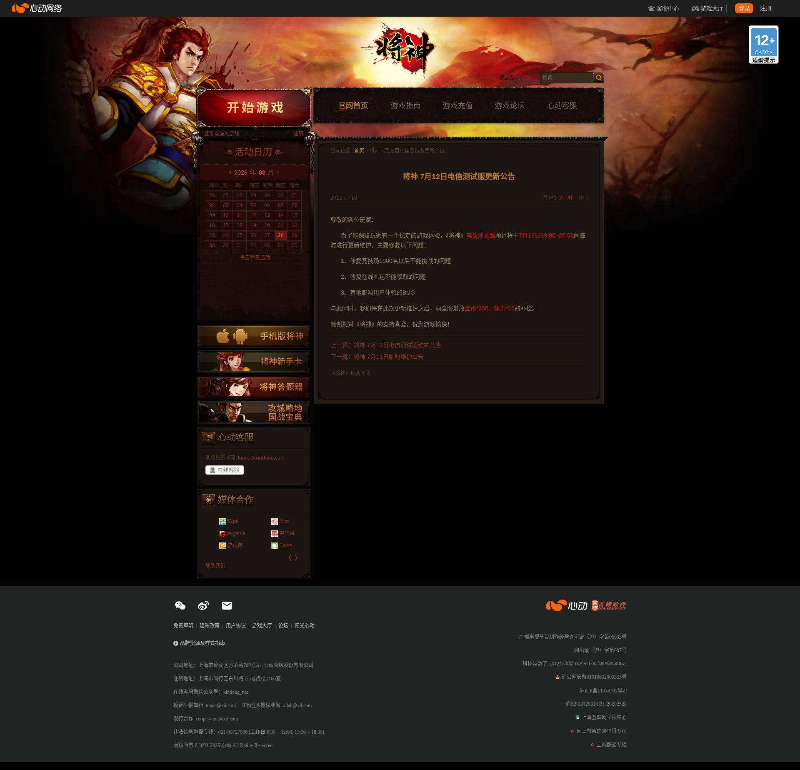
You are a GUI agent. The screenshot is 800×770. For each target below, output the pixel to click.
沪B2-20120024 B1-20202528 (596, 704)
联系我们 (215, 566)
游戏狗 (222, 545)
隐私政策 (210, 626)
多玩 (272, 521)
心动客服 (561, 105)
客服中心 (668, 8)
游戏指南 (405, 105)
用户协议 (236, 626)
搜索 (598, 77)
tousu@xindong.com (261, 458)
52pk (221, 521)
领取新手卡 (253, 361)
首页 (359, 151)
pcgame (224, 533)
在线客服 (224, 470)
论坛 (283, 626)
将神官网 (408, 54)
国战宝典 (253, 412)
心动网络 (37, 8)
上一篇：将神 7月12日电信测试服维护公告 (385, 345)
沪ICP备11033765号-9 (603, 691)
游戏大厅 (712, 8)
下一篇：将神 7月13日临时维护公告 (377, 356)
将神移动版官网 (253, 336)
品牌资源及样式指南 (202, 643)
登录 (744, 8)
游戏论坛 (510, 105)
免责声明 (183, 626)
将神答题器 (253, 387)
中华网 (274, 533)
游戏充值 (457, 105)
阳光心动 (305, 626)
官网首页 (352, 105)
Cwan (273, 545)
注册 (766, 8)
